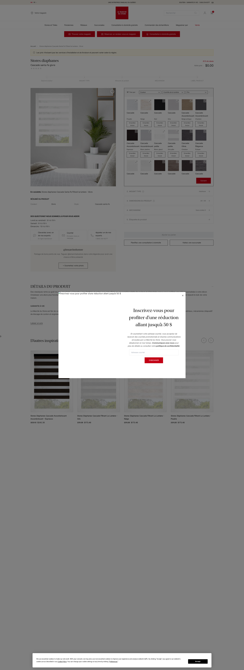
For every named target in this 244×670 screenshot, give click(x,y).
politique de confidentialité (167, 346)
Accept (198, 661)
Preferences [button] (113, 662)
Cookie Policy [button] (62, 662)
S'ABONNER (154, 360)
